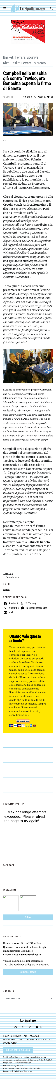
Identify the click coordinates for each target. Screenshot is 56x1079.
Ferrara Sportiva (27, 57)
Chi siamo (16, 1036)
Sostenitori (9, 1039)
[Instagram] (30, 1027)
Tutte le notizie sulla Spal (18, 1049)
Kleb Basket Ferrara (17, 63)
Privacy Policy (44, 1039)
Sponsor (34, 1036)
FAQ (26, 1036)
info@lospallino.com (23, 1071)
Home (6, 1036)
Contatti (29, 1039)
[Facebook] (15, 1027)
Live (20, 1039)
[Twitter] (22, 1027)
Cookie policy (10, 1043)
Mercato (40, 63)
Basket (8, 57)
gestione (6, 590)
